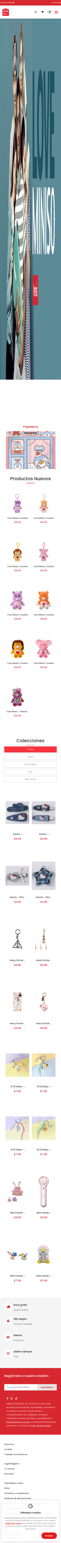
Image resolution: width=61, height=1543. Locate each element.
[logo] (5, 11)
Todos (30, 749)
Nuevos (17, 1335)
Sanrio (30, 756)
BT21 (30, 771)
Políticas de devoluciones (17, 1498)
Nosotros (9, 1444)
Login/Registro (11, 1463)
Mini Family (30, 779)
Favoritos (9, 1473)
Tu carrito (9, 1468)
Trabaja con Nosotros (15, 1454)
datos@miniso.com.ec (18, 1421)
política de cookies (13, 1523)
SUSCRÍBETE (47, 1387)
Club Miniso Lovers (13, 1483)
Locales (8, 1449)
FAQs (7, 1488)
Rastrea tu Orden (6, 3)
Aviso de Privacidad (40, 1425)
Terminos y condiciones (16, 1493)
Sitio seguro (20, 1319)
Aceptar (49, 1536)
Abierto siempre (22, 1351)
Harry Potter (30, 764)
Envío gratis (20, 1305)
